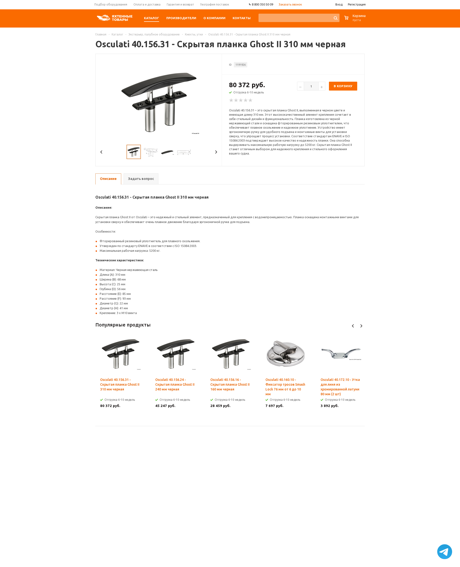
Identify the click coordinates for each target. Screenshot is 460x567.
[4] (245, 100)
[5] (250, 100)
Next (216, 152)
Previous (101, 152)
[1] (231, 100)
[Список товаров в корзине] (355, 20)
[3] (241, 100)
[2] (236, 100)
